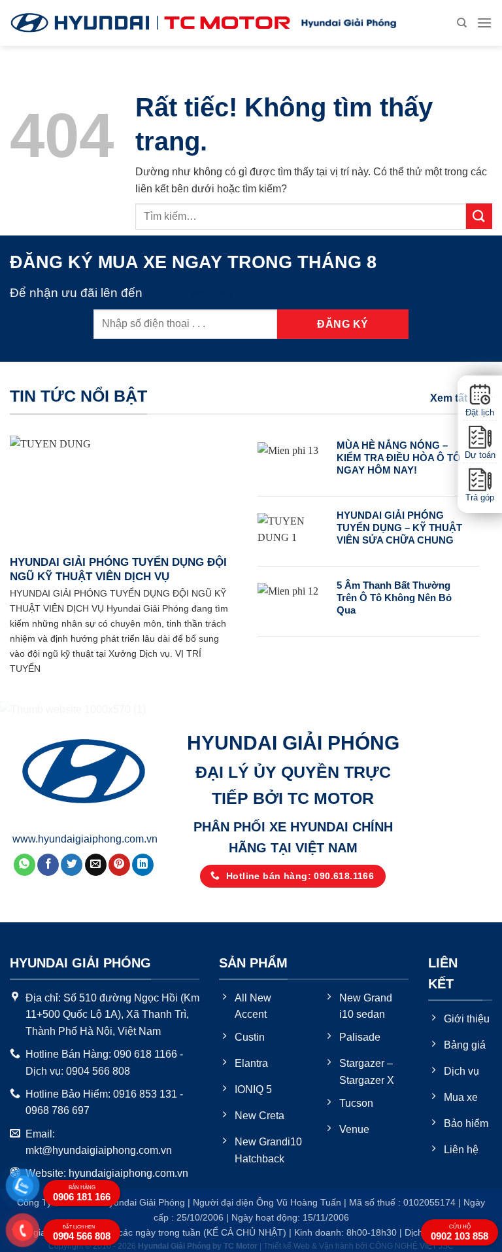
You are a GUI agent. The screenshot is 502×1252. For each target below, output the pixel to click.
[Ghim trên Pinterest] (119, 865)
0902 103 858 (459, 1233)
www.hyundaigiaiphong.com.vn (85, 838)
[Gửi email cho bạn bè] (96, 865)
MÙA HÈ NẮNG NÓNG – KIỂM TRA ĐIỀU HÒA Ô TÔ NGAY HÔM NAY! (399, 458)
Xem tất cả (456, 398)
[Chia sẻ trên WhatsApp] (24, 865)
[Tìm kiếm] (462, 22)
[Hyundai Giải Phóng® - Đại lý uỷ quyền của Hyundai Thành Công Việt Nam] (150, 22)
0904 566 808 (81, 1233)
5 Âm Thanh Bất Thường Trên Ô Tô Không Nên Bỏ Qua (394, 598)
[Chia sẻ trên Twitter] (71, 865)
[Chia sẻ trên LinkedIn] (143, 865)
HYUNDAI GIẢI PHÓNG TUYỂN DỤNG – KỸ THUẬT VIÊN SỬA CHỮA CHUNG (399, 528)
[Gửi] (479, 216)
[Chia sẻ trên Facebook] (48, 865)
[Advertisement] (251, 977)
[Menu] (484, 23)
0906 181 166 (81, 1193)
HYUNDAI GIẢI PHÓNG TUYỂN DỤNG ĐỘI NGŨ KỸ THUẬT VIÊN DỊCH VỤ (118, 569)
